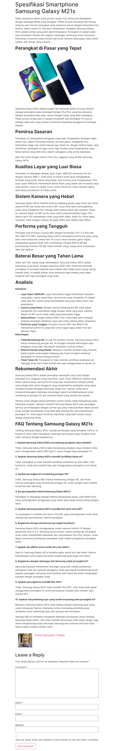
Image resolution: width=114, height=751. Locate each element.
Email (19, 714)
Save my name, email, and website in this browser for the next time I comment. (57, 740)
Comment (21, 667)
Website (19, 725)
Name (19, 703)
